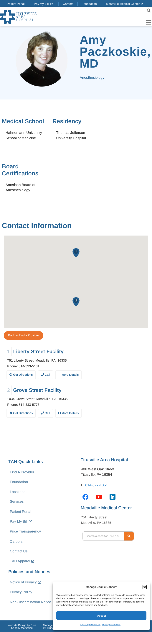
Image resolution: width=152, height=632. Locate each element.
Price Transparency (25, 531)
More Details (70, 374)
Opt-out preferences (90, 624)
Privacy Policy (21, 592)
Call (47, 374)
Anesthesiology (92, 77)
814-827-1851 (96, 485)
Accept (101, 615)
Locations (17, 492)
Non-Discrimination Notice (30, 602)
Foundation (19, 482)
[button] (144, 587)
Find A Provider (22, 472)
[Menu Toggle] (148, 22)
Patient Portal (20, 512)
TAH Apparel (20, 561)
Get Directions (22, 374)
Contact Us (19, 551)
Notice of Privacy (23, 582)
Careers (16, 541)
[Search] (129, 536)
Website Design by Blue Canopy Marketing (22, 626)
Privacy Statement (111, 624)
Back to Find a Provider (23, 335)
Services (17, 501)
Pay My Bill (18, 521)
